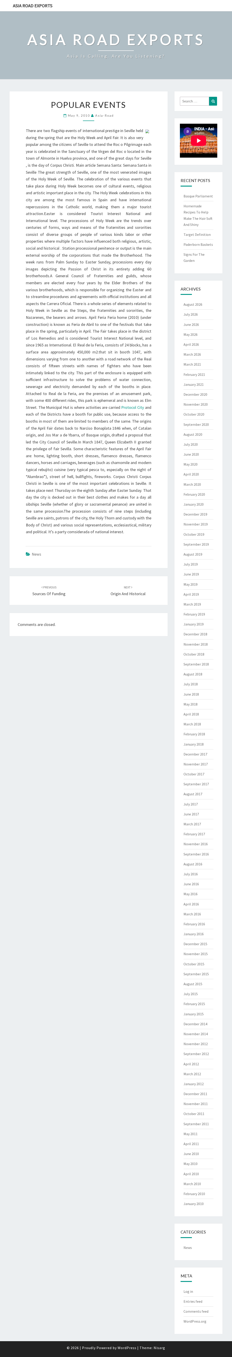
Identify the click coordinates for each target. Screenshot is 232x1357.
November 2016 (196, 844)
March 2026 (192, 354)
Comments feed (196, 1311)
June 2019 (191, 574)
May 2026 (191, 334)
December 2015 (195, 944)
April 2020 (191, 474)
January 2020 (194, 504)
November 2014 (196, 1034)
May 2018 (191, 704)
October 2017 (194, 774)
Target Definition (197, 234)
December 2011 (195, 1094)
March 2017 (192, 824)
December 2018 (195, 634)
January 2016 (194, 934)
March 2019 (192, 604)
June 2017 (191, 814)
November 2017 (196, 764)
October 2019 (194, 534)
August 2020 (193, 434)
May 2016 (191, 894)
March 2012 (192, 1074)
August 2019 (193, 554)
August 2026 (193, 304)
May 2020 (191, 464)
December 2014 (195, 1024)
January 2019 (194, 624)
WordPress (127, 1347)
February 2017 (194, 834)
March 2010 (192, 1184)
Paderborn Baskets (198, 244)
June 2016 (191, 884)
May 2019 (191, 584)
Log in (188, 1291)
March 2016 (192, 914)
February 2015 (194, 1004)
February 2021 (194, 374)
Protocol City (132, 407)
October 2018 (194, 654)
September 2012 (196, 1053)
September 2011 (196, 1124)
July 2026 (191, 314)
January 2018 (194, 744)
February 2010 (194, 1193)
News (36, 554)
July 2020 (191, 444)
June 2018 (191, 694)
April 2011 (191, 1143)
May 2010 (191, 1163)
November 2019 (196, 524)
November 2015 (196, 954)
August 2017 (193, 794)
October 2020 (194, 414)
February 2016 (194, 924)
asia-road (104, 115)
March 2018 (192, 724)
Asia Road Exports (32, 5)
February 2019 (194, 614)
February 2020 (194, 494)
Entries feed (193, 1301)
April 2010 (191, 1174)
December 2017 (195, 754)
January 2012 (194, 1084)
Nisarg (159, 1347)
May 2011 (191, 1134)
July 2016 (191, 874)
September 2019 (196, 544)
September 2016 (196, 854)
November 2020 (196, 404)
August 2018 (193, 674)
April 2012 (191, 1064)
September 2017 (196, 784)
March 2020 (192, 484)
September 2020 (196, 424)
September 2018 (196, 664)
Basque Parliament (198, 196)
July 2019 (191, 564)
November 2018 (196, 644)
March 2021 (192, 364)
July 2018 (191, 684)
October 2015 (194, 964)
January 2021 (194, 384)
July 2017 (191, 804)
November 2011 (196, 1103)
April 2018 (191, 714)
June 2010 (191, 1153)
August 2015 (193, 984)
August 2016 (193, 864)
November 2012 (196, 1044)
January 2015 (194, 1014)
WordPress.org (195, 1321)
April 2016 (191, 904)
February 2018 (194, 734)
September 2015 (196, 974)
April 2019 (191, 594)
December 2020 (195, 394)
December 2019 (195, 514)
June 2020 (191, 454)
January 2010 (194, 1203)
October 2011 (194, 1113)
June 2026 (191, 324)
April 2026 (191, 344)
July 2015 (191, 994)
